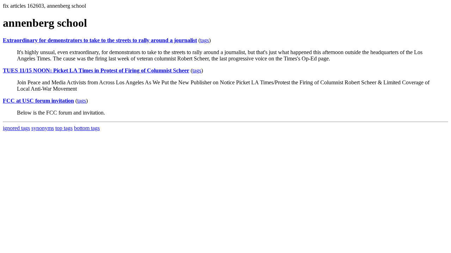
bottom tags (87, 128)
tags (204, 40)
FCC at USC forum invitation (38, 101)
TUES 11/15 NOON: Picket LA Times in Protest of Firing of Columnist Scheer (96, 70)
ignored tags (16, 128)
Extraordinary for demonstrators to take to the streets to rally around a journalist (100, 40)
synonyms (42, 128)
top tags (64, 128)
